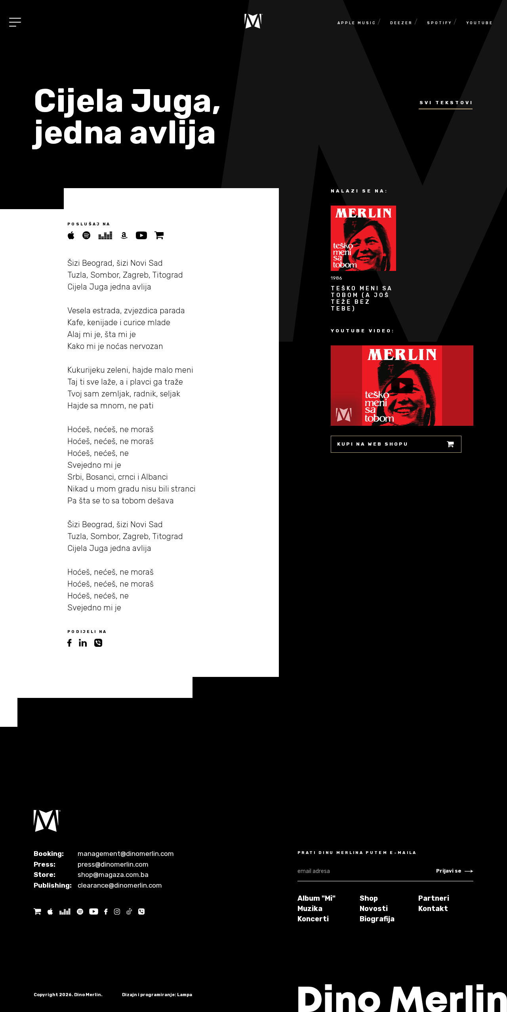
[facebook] (73, 643)
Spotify (439, 23)
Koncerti (313, 919)
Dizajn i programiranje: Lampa (157, 994)
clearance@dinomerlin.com (120, 885)
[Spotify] (90, 235)
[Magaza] (162, 235)
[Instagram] (117, 911)
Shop (369, 898)
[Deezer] (109, 235)
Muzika (309, 908)
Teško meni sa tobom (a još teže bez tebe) (362, 298)
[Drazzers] (65, 911)
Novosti (374, 908)
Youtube (479, 23)
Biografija (377, 919)
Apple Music (356, 23)
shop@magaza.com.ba (113, 875)
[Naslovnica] (253, 21)
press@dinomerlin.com (113, 864)
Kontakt (433, 908)
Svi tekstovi (446, 102)
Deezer (401, 23)
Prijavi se (448, 871)
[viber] (101, 643)
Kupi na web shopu (372, 444)
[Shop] (37, 911)
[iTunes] (74, 235)
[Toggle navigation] (15, 22)
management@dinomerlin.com (126, 854)
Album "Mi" (316, 898)
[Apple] (50, 911)
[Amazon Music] (127, 235)
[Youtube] (144, 235)
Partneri (433, 898)
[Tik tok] (129, 911)
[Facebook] (105, 911)
